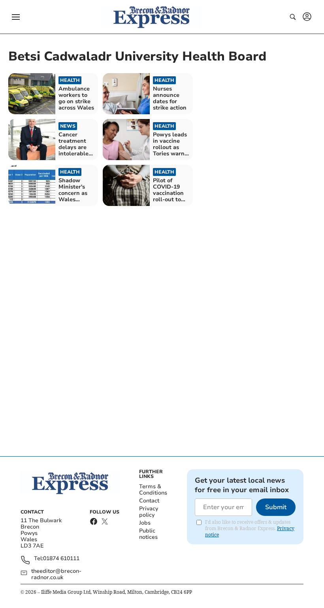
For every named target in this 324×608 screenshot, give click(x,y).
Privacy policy (148, 512)
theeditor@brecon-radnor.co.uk (56, 574)
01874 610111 (61, 558)
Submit (275, 507)
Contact (149, 500)
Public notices (148, 534)
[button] (15, 17)
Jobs (145, 523)
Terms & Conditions (153, 490)
